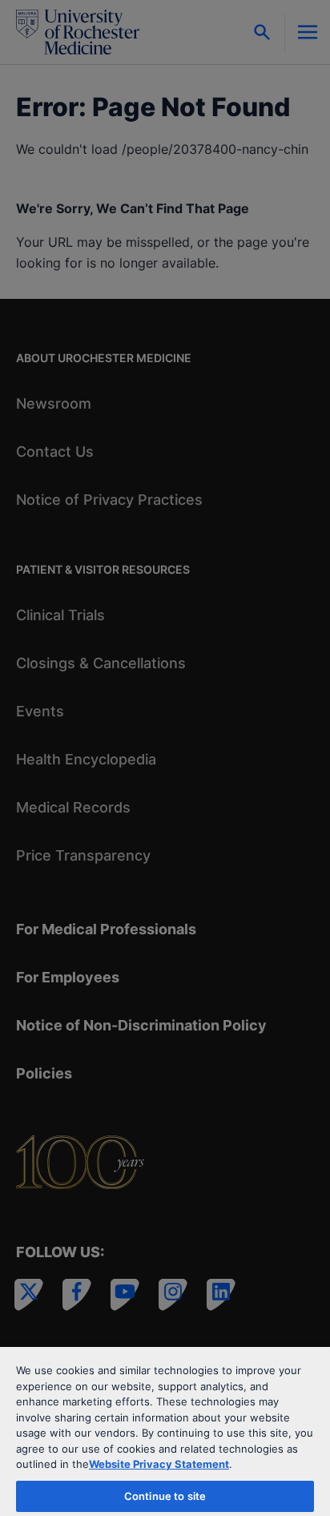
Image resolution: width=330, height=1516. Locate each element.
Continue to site (165, 1496)
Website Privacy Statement (159, 1464)
